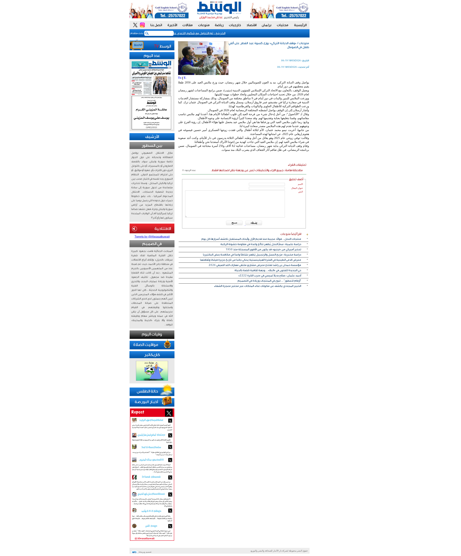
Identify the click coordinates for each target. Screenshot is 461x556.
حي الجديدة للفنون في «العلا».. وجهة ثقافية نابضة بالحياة (267, 270)
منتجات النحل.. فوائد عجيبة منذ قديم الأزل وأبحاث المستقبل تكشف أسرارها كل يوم (251, 239)
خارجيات (235, 25)
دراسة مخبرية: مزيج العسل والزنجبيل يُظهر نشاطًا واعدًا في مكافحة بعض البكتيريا (252, 254)
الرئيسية (300, 25)
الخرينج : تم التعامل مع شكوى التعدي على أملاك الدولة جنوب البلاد (189, 33)
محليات (282, 25)
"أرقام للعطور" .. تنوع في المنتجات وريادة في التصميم (269, 280)
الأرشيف (152, 136)
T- (185, 77)
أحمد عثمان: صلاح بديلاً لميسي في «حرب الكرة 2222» (269, 275)
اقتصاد (252, 25)
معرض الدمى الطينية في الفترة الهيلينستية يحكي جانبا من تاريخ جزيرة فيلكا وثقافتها (250, 259)
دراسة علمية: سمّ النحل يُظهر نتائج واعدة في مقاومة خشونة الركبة (260, 244)
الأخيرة (172, 25)
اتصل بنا (156, 25)
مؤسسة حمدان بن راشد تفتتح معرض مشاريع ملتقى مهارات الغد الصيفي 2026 (255, 265)
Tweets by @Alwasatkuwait (152, 236)
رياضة (219, 25)
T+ (180, 77)
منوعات (204, 25)
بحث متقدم (136, 33)
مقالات (187, 25)
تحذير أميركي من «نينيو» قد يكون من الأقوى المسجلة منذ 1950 (263, 249)
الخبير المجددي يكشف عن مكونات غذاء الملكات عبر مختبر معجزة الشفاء (257, 286)
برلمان (266, 25)
